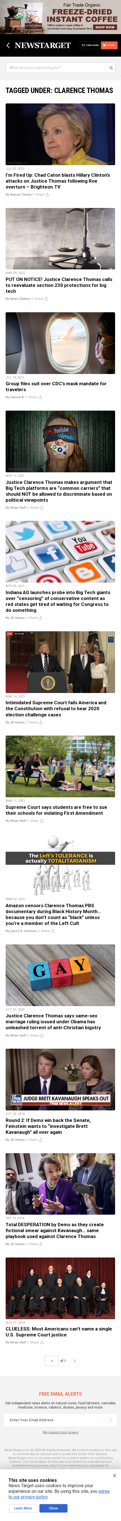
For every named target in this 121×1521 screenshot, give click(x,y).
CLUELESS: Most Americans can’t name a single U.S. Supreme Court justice (59, 1332)
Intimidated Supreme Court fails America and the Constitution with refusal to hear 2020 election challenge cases (56, 708)
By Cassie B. (15, 397)
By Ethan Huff (16, 508)
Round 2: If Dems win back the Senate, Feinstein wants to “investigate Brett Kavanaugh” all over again (48, 1126)
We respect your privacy (61, 1432)
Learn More (23, 1508)
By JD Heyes (15, 618)
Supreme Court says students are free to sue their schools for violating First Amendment (56, 810)
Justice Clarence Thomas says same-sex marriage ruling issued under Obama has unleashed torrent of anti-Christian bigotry (53, 1021)
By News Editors (18, 299)
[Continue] (110, 1420)
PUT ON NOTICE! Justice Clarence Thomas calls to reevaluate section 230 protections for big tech (59, 285)
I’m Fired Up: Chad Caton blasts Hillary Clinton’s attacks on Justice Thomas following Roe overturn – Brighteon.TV (58, 181)
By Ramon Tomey (19, 194)
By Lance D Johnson (21, 931)
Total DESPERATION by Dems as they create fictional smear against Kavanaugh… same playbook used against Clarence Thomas (55, 1230)
